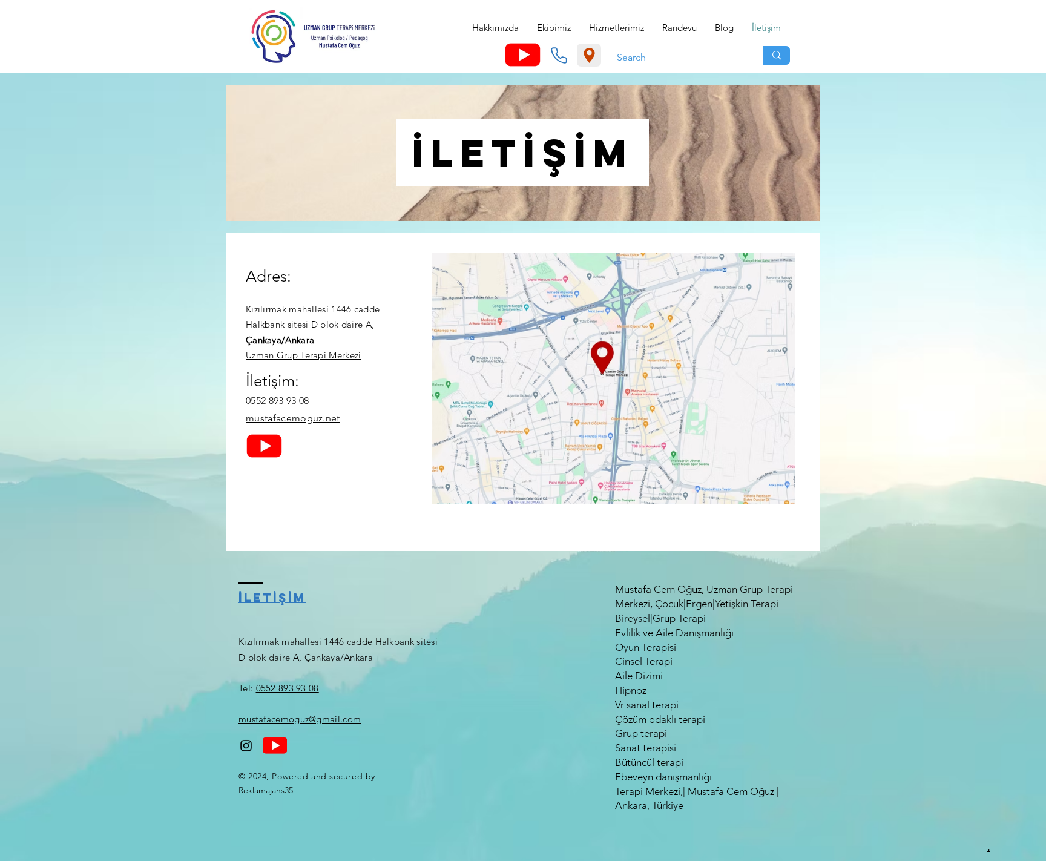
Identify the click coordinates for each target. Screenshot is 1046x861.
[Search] (776, 55)
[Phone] (559, 55)
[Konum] (589, 55)
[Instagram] (246, 745)
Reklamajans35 (265, 790)
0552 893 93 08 (287, 688)
